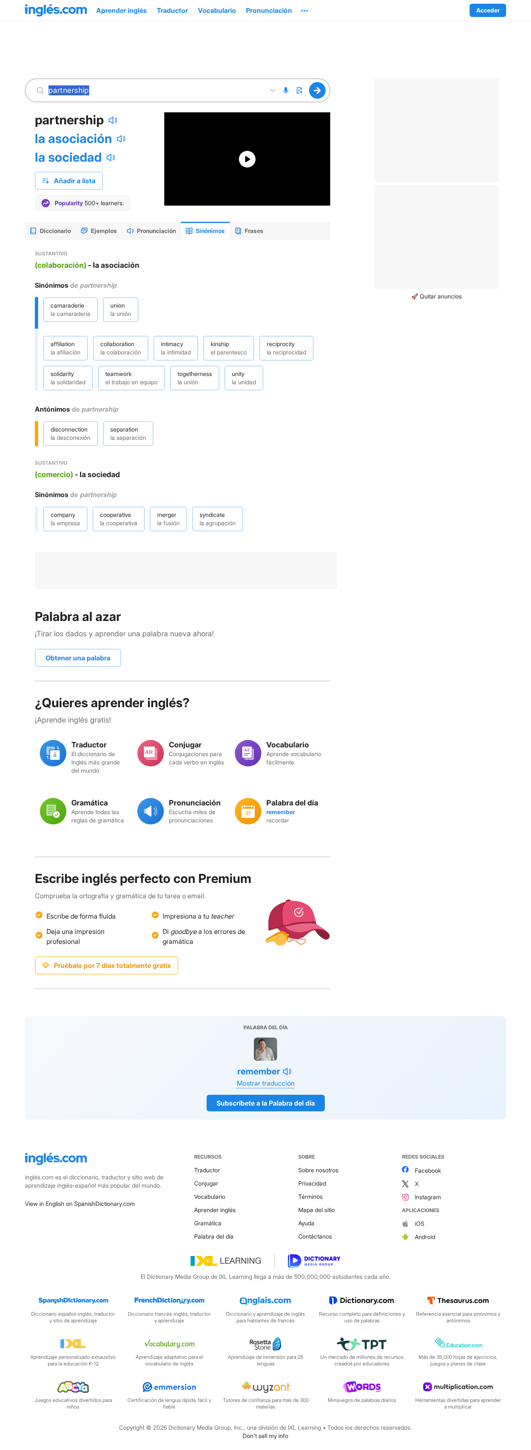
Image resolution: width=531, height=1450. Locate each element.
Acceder (487, 10)
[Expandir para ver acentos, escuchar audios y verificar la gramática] (272, 90)
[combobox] (155, 90)
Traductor (207, 1170)
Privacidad (312, 1183)
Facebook (428, 1170)
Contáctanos (315, 1236)
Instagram (428, 1196)
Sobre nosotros (318, 1170)
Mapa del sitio (316, 1209)
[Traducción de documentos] (299, 90)
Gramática (208, 1223)
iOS (419, 1223)
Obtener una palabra (78, 658)
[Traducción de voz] (285, 90)
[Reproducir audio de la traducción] (121, 138)
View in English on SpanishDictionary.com (80, 1203)
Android (425, 1236)
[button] (304, 10)
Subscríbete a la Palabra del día (266, 1103)
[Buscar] (317, 90)
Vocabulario (209, 1196)
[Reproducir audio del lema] (112, 120)
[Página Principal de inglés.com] (56, 10)
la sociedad (68, 157)
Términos (310, 1196)
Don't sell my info (265, 1435)
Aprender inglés (215, 1209)
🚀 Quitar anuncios (436, 296)
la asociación (73, 138)
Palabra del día (214, 1236)
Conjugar (206, 1183)
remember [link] (280, 811)
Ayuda (306, 1223)
